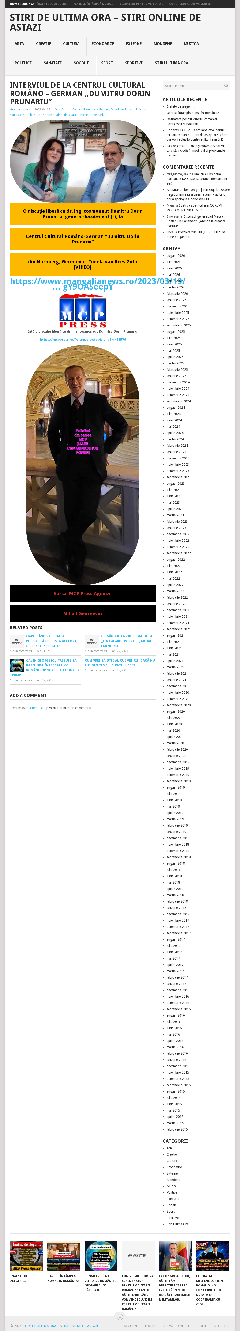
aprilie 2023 (175, 509)
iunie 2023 (174, 496)
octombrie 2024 (178, 395)
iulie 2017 (174, 946)
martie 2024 (175, 439)
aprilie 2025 (175, 357)
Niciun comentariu (92, 115)
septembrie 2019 (179, 781)
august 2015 (176, 1091)
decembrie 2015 (178, 1066)
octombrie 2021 (178, 623)
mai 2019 (173, 806)
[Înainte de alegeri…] (26, 1256)
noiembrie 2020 (178, 692)
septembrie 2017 (179, 933)
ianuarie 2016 (176, 1060)
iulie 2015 (174, 1098)
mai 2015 (173, 1110)
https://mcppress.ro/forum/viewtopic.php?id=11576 (83, 339)
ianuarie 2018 (176, 908)
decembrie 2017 (178, 914)
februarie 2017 (177, 977)
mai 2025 (173, 350)
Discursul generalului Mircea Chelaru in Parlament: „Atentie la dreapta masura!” (196, 221)
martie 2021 (175, 667)
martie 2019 (175, 819)
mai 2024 (173, 426)
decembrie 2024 (178, 382)
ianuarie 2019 (176, 832)
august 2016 (176, 1015)
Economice (103, 44)
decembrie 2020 (178, 686)
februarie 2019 (177, 825)
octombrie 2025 (178, 319)
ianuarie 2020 (176, 756)
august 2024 (176, 407)
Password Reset (175, 1326)
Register (222, 1326)
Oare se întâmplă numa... (93, 4)
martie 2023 (175, 515)
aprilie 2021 (175, 661)
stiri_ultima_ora (20, 109)
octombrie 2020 (178, 699)
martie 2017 (175, 971)
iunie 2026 (174, 268)
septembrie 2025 (179, 325)
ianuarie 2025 (176, 376)
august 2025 (176, 331)
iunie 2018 (174, 876)
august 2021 (176, 635)
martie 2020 (175, 743)
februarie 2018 (177, 901)
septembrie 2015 (179, 1085)
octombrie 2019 (178, 775)
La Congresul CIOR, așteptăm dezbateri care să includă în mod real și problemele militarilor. (196, 150)
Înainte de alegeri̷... (52, 4)
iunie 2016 (174, 1028)
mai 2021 (173, 654)
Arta (19, 44)
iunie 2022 (174, 572)
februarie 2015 (177, 1129)
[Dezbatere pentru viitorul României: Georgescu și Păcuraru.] (101, 1256)
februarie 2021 (177, 673)
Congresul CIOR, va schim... (190, 4)
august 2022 (176, 559)
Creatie (43, 44)
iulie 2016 (174, 1022)
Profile (201, 1326)
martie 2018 (175, 895)
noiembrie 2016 (178, 996)
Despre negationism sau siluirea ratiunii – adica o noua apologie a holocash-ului (198, 194)
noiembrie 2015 (178, 1072)
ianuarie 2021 (176, 680)
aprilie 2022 (175, 585)
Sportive (134, 63)
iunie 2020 (174, 724)
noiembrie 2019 (178, 768)
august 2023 (176, 483)
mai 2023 (173, 502)
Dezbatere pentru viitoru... (141, 4)
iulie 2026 (174, 262)
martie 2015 (175, 1123)
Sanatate (53, 63)
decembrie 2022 (178, 534)
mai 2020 (173, 730)
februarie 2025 (177, 369)
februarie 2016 (177, 1053)
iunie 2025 (174, 344)
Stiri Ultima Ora (171, 63)
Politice (23, 63)
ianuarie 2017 (176, 984)
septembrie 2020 (179, 705)
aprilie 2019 (175, 813)
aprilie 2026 (175, 281)
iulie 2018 (174, 870)
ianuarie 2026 (176, 300)
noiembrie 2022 (178, 540)
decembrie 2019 (178, 762)
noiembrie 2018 (178, 844)
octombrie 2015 (178, 1079)
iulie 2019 (174, 794)
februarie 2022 (177, 597)
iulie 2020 (174, 718)
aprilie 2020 (175, 737)
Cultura (71, 44)
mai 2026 (173, 274)
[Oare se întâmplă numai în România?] (63, 1256)
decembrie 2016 (178, 990)
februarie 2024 (177, 445)
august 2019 (176, 787)
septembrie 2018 (179, 857)
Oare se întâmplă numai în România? (193, 113)
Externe (134, 44)
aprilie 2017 (175, 965)
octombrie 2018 (178, 851)
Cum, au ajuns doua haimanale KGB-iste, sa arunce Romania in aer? (197, 178)
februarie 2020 (177, 749)
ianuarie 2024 (176, 452)
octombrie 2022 (178, 547)
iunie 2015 (174, 1104)
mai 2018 (173, 882)
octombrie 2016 (178, 1003)
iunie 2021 (174, 648)
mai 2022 (173, 578)
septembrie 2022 (179, 553)
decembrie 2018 (178, 838)
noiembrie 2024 (178, 388)
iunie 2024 (174, 420)
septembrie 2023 (179, 477)
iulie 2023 (174, 490)
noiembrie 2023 (178, 464)
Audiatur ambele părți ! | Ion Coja (191, 190)
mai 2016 (173, 1034)
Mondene (163, 44)
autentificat (37, 708)
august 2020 (176, 711)
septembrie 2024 (179, 401)
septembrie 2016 (179, 1009)
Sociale (81, 63)
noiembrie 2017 (178, 920)
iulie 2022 (174, 566)
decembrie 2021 (178, 610)
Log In (150, 1326)
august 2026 (176, 255)
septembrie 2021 (179, 629)
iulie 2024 (174, 414)
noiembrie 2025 (178, 312)
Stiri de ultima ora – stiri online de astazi (105, 22)
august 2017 (176, 939)
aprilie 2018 (175, 889)
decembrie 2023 (178, 458)
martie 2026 (175, 287)
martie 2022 (175, 591)
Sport (107, 63)
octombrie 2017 (178, 927)
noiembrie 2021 (178, 616)
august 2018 (176, 863)
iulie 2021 (174, 642)
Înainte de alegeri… (181, 106)
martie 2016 (175, 1047)
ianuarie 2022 (176, 604)
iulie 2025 (174, 338)
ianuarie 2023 (176, 528)
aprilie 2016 (175, 1041)
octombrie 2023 (178, 471)
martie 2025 (175, 363)
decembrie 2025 (178, 306)
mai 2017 (173, 958)
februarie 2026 (177, 293)
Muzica (191, 44)
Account (131, 1326)
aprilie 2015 (175, 1117)
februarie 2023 (177, 521)
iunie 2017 (174, 952)
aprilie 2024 (175, 433)
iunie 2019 (174, 800)
